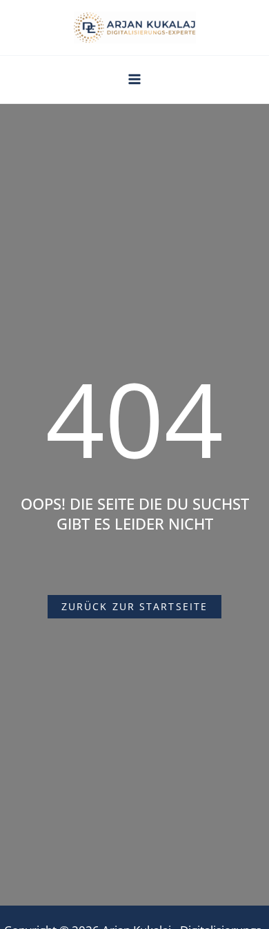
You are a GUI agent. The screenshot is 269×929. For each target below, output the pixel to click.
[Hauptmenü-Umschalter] (134, 79)
